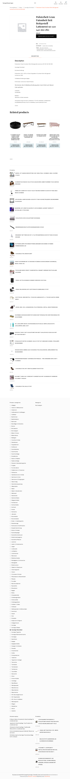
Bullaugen (13, 437)
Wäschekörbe (14, 690)
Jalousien (13, 514)
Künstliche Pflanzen (16, 539)
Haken (12, 488)
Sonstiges (13, 637)
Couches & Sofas (15, 440)
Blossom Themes (32, 776)
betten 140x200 (44, 47)
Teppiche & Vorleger (16, 660)
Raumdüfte (14, 586)
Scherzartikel (14, 599)
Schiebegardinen (15, 602)
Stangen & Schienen (16, 646)
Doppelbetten (15, 444)
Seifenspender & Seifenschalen (19, 609)
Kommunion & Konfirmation (18, 525)
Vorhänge (13, 681)
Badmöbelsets (15, 419)
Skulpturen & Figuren (16, 620)
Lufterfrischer (14, 553)
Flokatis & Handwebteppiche (18, 463)
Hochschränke (15, 505)
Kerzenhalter (14, 516)
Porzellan (13, 581)
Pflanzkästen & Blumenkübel (18, 576)
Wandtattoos (14, 687)
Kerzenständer (15, 518)
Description (35, 56)
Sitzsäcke (13, 618)
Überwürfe (14, 674)
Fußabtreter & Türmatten (17, 470)
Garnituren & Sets (16, 477)
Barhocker (14, 421)
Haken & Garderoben (16, 491)
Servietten (14, 611)
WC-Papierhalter (15, 697)
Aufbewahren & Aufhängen (18, 412)
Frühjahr (13, 465)
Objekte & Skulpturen (16, 567)
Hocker (13, 509)
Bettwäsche (14, 428)
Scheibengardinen (15, 597)
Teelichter (13, 657)
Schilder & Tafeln (15, 604)
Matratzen (14, 556)
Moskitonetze (14, 565)
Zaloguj (61, 3)
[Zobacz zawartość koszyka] (65, 2)
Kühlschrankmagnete (16, 537)
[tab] (35, 56)
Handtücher (14, 495)
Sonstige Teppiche (16, 632)
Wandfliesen (14, 683)
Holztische (14, 512)
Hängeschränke (15, 500)
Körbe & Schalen (15, 530)
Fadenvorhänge (15, 461)
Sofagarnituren (15, 623)
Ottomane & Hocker (16, 574)
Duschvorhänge (15, 454)
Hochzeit (13, 507)
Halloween (14, 493)
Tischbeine (14, 664)
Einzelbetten (14, 456)
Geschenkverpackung (16, 484)
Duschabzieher (15, 449)
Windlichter (14, 706)
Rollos (12, 593)
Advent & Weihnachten (17, 407)
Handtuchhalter (15, 498)
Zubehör (13, 711)
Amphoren (14, 410)
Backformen (14, 417)
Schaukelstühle (15, 595)
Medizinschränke (15, 558)
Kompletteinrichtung (16, 528)
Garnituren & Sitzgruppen (17, 479)
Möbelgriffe (14, 562)
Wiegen (13, 704)
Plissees (13, 579)
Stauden (13, 648)
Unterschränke (15, 678)
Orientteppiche (15, 569)
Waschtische (14, 692)
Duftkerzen (14, 447)
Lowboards (14, 549)
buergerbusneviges (8, 3)
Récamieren (14, 588)
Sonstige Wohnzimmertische (18, 634)
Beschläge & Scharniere (17, 424)
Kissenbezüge (14, 523)
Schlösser (13, 606)
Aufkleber (13, 414)
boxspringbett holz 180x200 (44, 49)
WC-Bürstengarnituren (17, 694)
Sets (12, 616)
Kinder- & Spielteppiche (17, 521)
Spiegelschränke (15, 643)
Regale (13, 590)
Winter (13, 708)
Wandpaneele (14, 685)
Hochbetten (14, 502)
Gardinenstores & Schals (17, 474)
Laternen (13, 542)
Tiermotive (14, 662)
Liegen (13, 546)
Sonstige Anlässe (15, 627)
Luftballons (14, 551)
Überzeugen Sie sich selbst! (46, 36)
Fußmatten (14, 472)
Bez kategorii (14, 431)
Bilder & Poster (15, 433)
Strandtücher (14, 650)
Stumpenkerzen (15, 655)
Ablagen (13, 405)
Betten (13, 426)
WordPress (47, 776)
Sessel (13, 613)
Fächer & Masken (15, 458)
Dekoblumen (14, 442)
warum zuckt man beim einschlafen (46, 50)
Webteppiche (14, 701)
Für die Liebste (15, 468)
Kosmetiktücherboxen (16, 535)
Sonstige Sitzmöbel (48, 45)
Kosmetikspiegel (15, 532)
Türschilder (14, 671)
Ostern (13, 572)
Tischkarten (14, 669)
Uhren (12, 676)
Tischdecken (14, 667)
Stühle (13, 653)
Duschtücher (14, 451)
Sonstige (13, 625)
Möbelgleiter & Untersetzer (18, 560)
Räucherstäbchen (15, 583)
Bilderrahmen (14, 435)
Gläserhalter (14, 486)
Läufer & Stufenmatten (17, 544)
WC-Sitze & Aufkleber (16, 699)
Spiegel (13, 641)
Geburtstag (14, 481)
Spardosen (14, 639)
